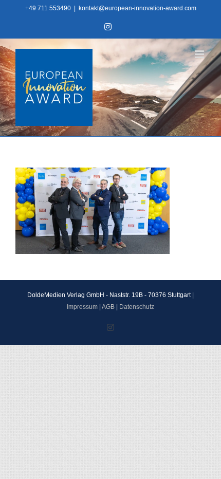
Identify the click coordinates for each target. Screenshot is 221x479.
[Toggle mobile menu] (200, 54)
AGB (108, 306)
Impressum (82, 306)
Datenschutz (136, 306)
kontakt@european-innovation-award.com (137, 8)
